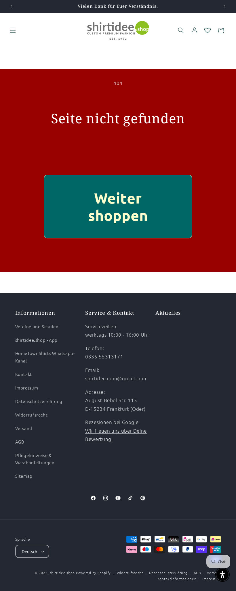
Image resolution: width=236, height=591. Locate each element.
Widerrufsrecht (31, 415)
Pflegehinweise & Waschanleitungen (35, 459)
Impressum (26, 388)
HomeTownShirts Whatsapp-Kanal (45, 357)
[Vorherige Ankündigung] (11, 6)
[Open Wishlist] (207, 30)
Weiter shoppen (118, 206)
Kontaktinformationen (177, 578)
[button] (12, 30)
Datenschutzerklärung (39, 401)
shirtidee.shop (62, 572)
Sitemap (24, 476)
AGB (19, 442)
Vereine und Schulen (37, 326)
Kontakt (23, 374)
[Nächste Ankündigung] (224, 6)
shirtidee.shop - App (36, 340)
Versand (23, 428)
